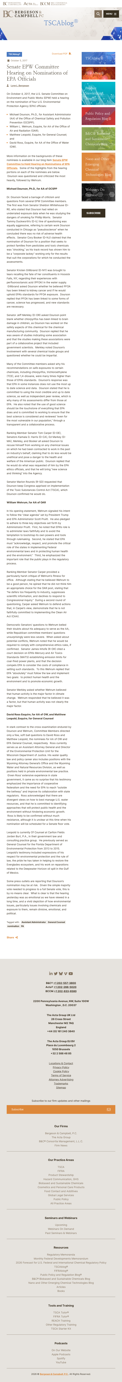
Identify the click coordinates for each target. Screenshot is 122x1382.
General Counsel (56, 922)
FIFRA (61, 1171)
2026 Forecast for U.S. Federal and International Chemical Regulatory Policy (61, 1262)
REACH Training (61, 1320)
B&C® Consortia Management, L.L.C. (61, 1141)
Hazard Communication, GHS (61, 1179)
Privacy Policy (61, 1067)
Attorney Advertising (61, 1079)
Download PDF (60, 53)
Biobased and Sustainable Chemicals (61, 1183)
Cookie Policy (61, 1071)
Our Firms (61, 1126)
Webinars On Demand (61, 1228)
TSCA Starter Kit (61, 1328)
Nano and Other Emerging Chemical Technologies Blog (61, 1282)
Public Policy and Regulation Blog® (61, 1274)
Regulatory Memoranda (61, 1254)
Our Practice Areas (61, 1160)
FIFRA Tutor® (61, 1316)
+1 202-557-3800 (64, 983)
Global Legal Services (61, 1195)
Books (61, 1291)
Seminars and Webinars (61, 1218)
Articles (61, 1286)
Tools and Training (61, 1305)
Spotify (61, 1358)
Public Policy (61, 1199)
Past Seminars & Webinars (61, 1233)
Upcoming (61, 1224)
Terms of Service (61, 1075)
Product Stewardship (61, 1175)
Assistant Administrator (34, 922)
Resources (61, 1247)
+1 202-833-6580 (65, 991)
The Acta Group (61, 1137)
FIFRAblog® (61, 1270)
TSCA (61, 1167)
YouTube (61, 1362)
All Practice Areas (61, 1203)
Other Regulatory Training (61, 1324)
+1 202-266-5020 (65, 987)
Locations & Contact (61, 1063)
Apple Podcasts (61, 1354)
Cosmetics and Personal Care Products (61, 1187)
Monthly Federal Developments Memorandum (61, 1258)
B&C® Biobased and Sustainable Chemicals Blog (61, 1278)
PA (22, 926)
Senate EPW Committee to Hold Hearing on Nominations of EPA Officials (38, 164)
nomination (13, 926)
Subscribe (93, 213)
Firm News (61, 1145)
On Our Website (61, 1350)
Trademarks (61, 1083)
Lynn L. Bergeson (20, 85)
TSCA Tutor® (61, 1312)
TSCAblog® (14, 54)
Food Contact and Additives (61, 1191)
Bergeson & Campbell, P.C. (61, 1133)
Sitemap (61, 1087)
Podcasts (61, 1343)
